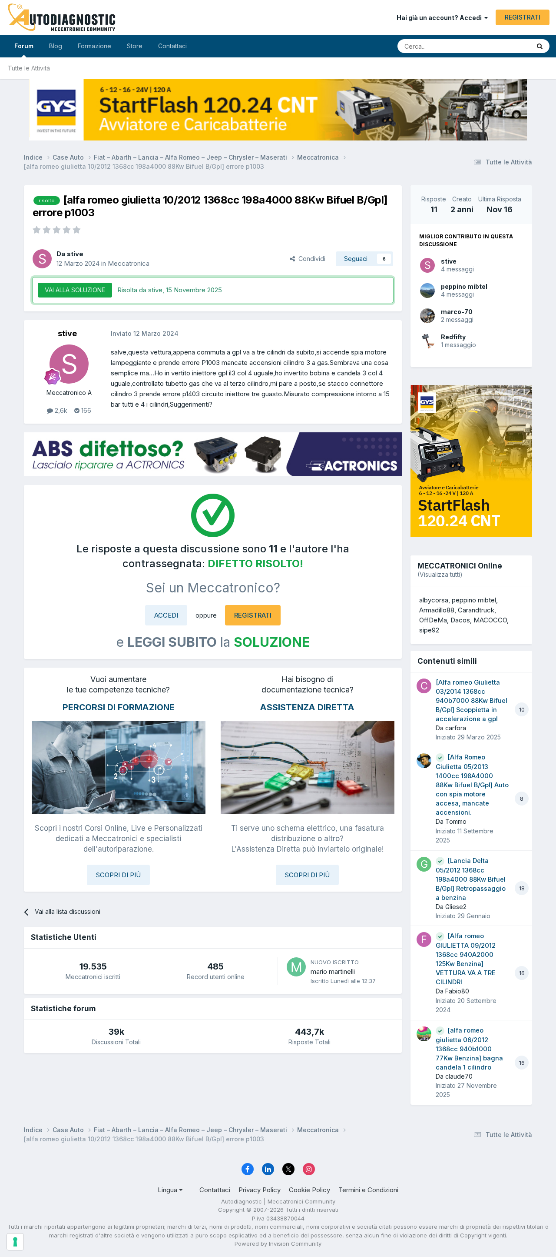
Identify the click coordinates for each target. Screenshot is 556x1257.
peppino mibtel (464, 286)
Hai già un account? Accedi (440, 17)
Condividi (310, 258)
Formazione (94, 46)
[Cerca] (539, 46)
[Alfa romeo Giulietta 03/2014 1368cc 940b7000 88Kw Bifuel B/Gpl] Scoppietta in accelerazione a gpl (471, 701)
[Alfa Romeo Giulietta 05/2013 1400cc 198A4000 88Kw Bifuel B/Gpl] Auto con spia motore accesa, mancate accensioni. (472, 784)
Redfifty (453, 337)
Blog (55, 46)
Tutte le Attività (29, 68)
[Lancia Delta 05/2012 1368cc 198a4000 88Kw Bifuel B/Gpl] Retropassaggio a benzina (471, 879)
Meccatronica (128, 263)
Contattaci (172, 46)
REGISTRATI (522, 17)
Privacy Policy (259, 1190)
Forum (23, 46)
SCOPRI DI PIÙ (118, 875)
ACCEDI (166, 615)
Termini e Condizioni (368, 1190)
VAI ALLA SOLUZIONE (75, 290)
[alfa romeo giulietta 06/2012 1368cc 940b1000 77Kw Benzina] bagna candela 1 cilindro (469, 1048)
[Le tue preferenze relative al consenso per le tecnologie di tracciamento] (15, 1242)
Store (134, 46)
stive (449, 261)
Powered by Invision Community (278, 1243)
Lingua (168, 1190)
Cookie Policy (309, 1190)
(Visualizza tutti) (440, 574)
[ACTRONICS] (213, 454)
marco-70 (457, 311)
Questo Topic (500, 46)
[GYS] (278, 109)
